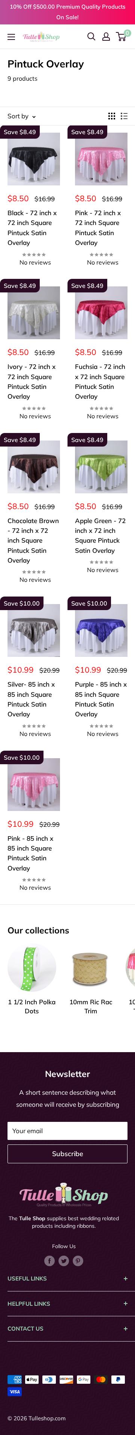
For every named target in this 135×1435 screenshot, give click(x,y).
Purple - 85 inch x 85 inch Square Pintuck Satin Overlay (101, 699)
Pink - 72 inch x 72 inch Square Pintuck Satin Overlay (98, 227)
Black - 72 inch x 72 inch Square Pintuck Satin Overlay (32, 227)
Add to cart (34, 266)
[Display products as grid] (111, 116)
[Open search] (91, 36)
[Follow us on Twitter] (63, 1260)
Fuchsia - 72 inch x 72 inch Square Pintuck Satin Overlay (100, 381)
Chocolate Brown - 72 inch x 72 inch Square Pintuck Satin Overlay (33, 540)
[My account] (106, 36)
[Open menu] (11, 37)
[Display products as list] (124, 116)
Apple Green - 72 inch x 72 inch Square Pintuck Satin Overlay (100, 535)
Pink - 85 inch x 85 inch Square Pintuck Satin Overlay (30, 853)
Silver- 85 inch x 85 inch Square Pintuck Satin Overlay (31, 699)
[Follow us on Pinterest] (78, 1260)
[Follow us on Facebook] (49, 1260)
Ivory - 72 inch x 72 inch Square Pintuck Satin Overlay (32, 381)
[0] (121, 36)
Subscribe (67, 1153)
